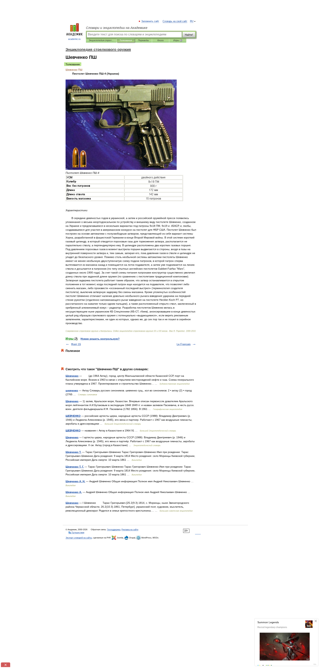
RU (191, 21)
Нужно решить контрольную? (100, 338)
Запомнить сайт (150, 21)
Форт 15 (76, 344)
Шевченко (72, 375)
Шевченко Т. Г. (75, 466)
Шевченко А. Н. (75, 481)
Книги (160, 40)
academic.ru (74, 39)
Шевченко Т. (73, 452)
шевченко (72, 390)
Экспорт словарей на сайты (79, 538)
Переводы (143, 40)
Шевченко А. (74, 492)
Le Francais (184, 344)
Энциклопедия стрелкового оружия (101, 40)
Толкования (125, 40)
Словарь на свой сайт (175, 21)
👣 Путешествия (76, 532)
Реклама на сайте (129, 529)
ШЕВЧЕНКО (73, 415)
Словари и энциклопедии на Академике (116, 28)
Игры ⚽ (177, 40)
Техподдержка (113, 529)
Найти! (189, 34)
